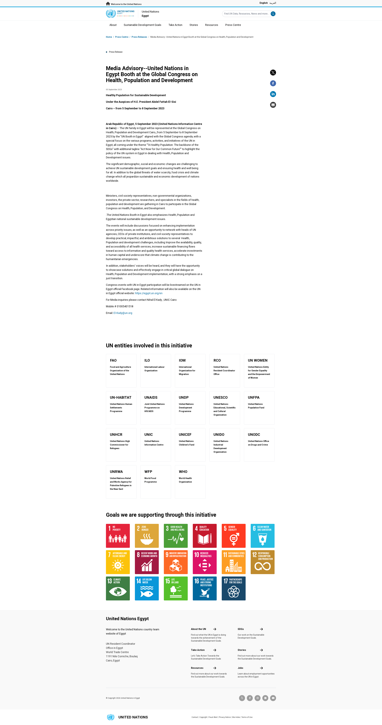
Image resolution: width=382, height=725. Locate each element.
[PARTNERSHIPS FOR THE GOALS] (234, 588)
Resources (197, 668)
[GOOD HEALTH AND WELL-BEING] (176, 536)
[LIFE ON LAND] (176, 588)
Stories (242, 650)
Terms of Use (246, 717)
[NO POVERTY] (118, 536)
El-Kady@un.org (123, 312)
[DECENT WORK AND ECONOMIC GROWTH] (147, 562)
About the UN (198, 629)
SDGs (241, 629)
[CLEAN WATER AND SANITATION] (263, 536)
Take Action (198, 650)
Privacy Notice (225, 717)
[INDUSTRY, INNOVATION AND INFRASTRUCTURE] (176, 562)
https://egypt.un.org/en (148, 293)
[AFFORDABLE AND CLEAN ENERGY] (118, 562)
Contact (195, 717)
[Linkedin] (273, 94)
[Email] (273, 105)
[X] (273, 73)
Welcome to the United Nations (126, 4)
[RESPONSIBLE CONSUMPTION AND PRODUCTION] (263, 562)
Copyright (203, 717)
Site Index (236, 717)
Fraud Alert (213, 717)
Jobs (240, 668)
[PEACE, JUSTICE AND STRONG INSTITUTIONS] (205, 588)
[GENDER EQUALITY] (234, 536)
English (264, 2)
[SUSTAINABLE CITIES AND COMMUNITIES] (234, 562)
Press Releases (139, 37)
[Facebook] (273, 83)
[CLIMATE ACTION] (118, 588)
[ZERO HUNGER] (147, 536)
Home (109, 37)
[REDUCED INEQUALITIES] (205, 562)
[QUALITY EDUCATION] (205, 536)
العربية (272, 2)
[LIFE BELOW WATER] (147, 588)
